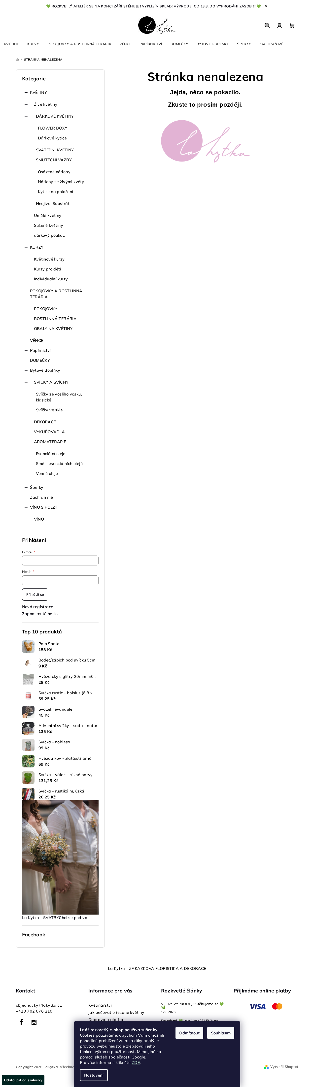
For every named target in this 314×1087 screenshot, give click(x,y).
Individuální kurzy (51, 278)
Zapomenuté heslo (40, 613)
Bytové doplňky (45, 370)
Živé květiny (46, 104)
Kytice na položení (55, 191)
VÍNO (39, 519)
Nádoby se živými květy (61, 181)
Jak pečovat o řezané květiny (116, 1012)
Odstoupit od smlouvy (23, 1080)
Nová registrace (37, 606)
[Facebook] (21, 1022)
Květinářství (100, 1005)
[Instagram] (34, 1022)
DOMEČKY (40, 360)
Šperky (36, 487)
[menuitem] (11, 44)
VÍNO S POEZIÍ (44, 507)
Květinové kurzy (49, 259)
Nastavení (94, 1075)
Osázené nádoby (54, 171)
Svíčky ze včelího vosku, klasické (59, 397)
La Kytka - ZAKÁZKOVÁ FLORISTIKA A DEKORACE (157, 968)
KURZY (37, 247)
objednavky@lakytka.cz (39, 1005)
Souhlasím (221, 1032)
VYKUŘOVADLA (49, 431)
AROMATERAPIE (50, 441)
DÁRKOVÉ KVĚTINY (55, 116)
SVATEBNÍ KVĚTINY (55, 149)
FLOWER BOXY (53, 128)
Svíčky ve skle (49, 409)
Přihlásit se (35, 594)
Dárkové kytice (52, 137)
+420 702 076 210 (34, 1011)
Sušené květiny (48, 225)
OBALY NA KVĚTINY (53, 328)
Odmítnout (189, 1032)
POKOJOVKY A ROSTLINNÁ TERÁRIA (56, 293)
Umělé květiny (48, 215)
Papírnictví (40, 350)
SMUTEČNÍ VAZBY (54, 159)
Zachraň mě (41, 497)
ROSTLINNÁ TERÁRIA (55, 318)
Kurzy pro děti (47, 268)
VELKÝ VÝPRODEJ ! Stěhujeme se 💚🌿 (192, 1005)
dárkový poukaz (49, 235)
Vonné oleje (47, 473)
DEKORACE (45, 421)
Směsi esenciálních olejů (59, 463)
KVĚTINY (38, 92)
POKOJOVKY (46, 308)
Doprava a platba (105, 1019)
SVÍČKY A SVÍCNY (51, 382)
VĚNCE (36, 340)
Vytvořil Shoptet (284, 1066)
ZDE (136, 1062)
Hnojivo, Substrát (53, 203)
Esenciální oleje (51, 453)
